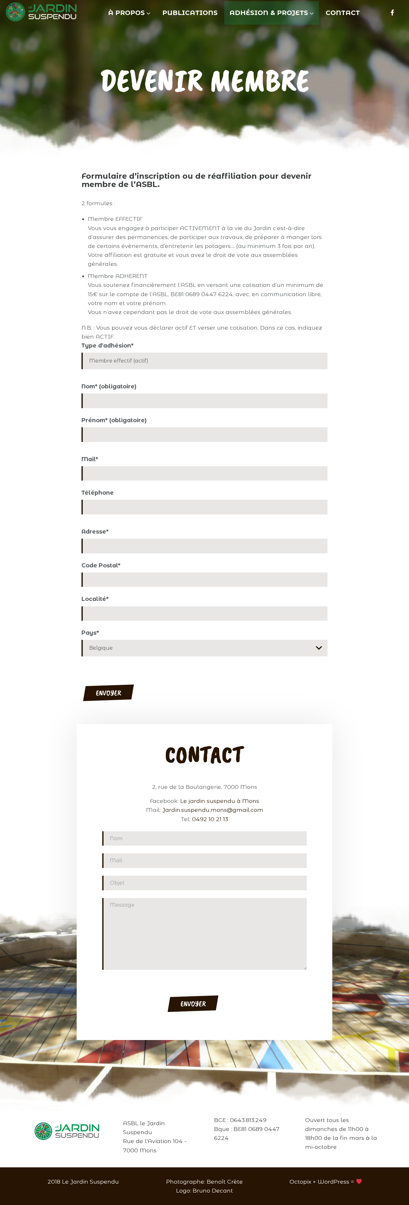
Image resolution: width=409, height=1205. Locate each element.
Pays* (90, 632)
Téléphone (97, 492)
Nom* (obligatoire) (108, 386)
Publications (190, 13)
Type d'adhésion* (107, 345)
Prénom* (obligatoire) (114, 420)
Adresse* (95, 531)
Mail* (89, 459)
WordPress (333, 1181)
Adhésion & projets (268, 13)
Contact (343, 13)
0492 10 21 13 (210, 819)
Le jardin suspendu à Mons (219, 800)
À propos (126, 13)
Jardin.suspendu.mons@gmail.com (212, 810)
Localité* (95, 598)
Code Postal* (100, 565)
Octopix (300, 1181)
